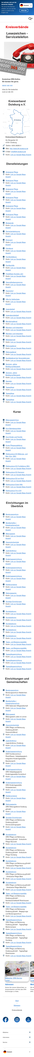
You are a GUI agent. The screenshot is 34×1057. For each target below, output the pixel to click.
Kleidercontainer (11, 584)
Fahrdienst (9, 248)
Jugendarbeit (10, 309)
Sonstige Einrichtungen (14, 601)
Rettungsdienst (11, 346)
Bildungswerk (10, 533)
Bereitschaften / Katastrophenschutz (12, 524)
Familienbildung (11, 257)
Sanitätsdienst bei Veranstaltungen (18, 358)
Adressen (9, 984)
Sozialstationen (11, 611)
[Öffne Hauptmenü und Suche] (30, 19)
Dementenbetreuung (13, 231)
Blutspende (10, 223)
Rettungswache (11, 593)
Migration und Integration (14, 327)
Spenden (9, 381)
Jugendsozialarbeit (12, 315)
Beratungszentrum (12, 514)
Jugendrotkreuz (11, 550)
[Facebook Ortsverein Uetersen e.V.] (5, 1019)
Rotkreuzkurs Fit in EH (13, 490)
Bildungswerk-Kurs (12, 420)
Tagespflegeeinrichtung (14, 654)
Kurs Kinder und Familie (14, 437)
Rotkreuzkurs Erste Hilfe (14, 484)
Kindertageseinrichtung (14, 559)
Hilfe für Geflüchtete (13, 299)
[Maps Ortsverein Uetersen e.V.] (28, 1019)
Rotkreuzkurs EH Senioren (15, 472)
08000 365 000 (7, 85)
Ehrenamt (9, 240)
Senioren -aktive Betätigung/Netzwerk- (13, 365)
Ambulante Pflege (12, 172)
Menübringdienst (11, 321)
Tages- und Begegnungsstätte (16, 642)
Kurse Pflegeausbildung (14, 445)
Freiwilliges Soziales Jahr (14, 274)
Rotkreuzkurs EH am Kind (15, 478)
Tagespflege (10, 387)
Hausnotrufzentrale (12, 542)
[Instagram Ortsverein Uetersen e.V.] (17, 1019)
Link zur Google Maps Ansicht (20, 154)
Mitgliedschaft (10, 340)
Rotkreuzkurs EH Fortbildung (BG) (18, 466)
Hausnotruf (9, 291)
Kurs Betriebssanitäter (13, 428)
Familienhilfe (10, 265)
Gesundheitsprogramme (14, 282)
